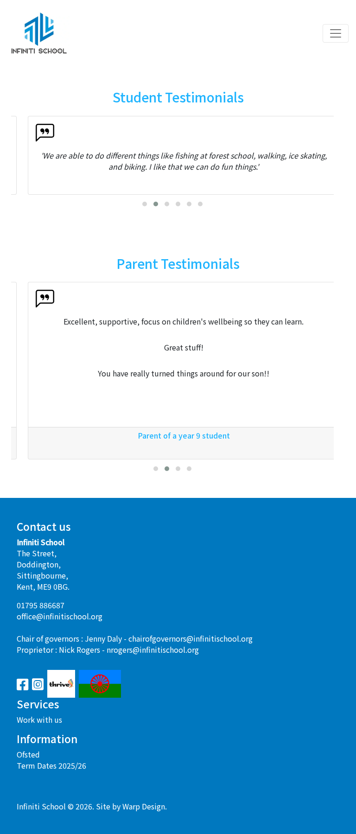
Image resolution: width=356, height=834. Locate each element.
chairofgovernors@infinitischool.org (190, 638)
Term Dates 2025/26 (51, 765)
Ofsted (28, 754)
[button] (144, 204)
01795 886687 (40, 605)
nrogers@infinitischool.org (153, 649)
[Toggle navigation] (336, 33)
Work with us (39, 719)
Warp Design (143, 806)
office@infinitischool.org (59, 616)
